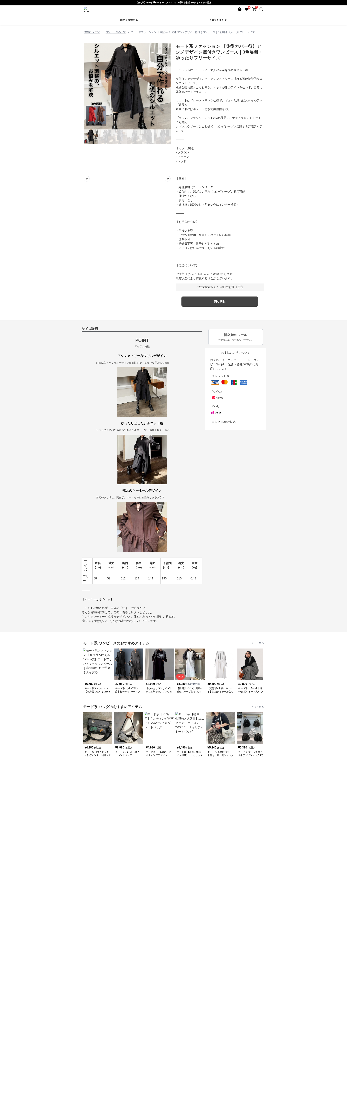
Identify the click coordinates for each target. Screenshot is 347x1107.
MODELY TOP (92, 32)
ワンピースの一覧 (116, 32)
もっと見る (257, 643)
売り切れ (220, 301)
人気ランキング (218, 19)
